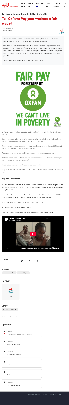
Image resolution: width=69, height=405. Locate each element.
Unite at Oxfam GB (8, 30)
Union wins (48, 5)
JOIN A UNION (23, 5)
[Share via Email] (38, 261)
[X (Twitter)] (66, 394)
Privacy (45, 394)
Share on (6, 261)
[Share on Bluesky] (22, 261)
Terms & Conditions (34, 394)
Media (60, 394)
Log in (65, 5)
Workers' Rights (23, 273)
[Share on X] (30, 261)
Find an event (30, 5)
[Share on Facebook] (14, 261)
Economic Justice (9, 273)
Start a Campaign (56, 5)
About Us (53, 394)
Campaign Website (10, 309)
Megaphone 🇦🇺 (40, 5)
